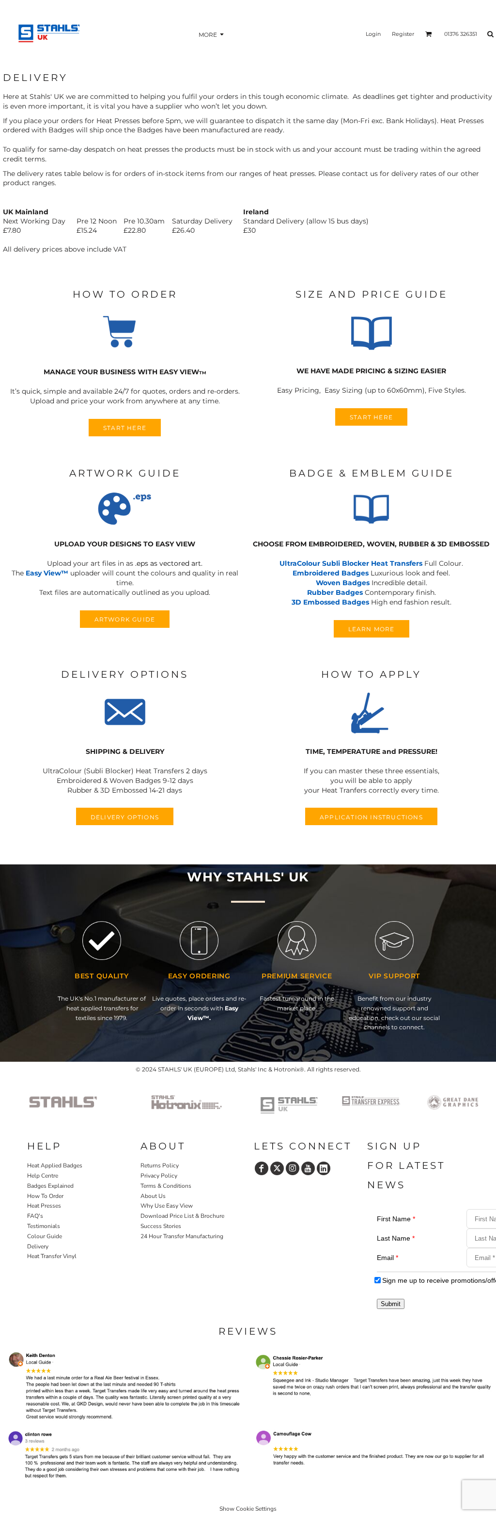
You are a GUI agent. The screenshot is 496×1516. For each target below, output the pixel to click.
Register (403, 34)
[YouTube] (308, 1168)
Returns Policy (159, 1165)
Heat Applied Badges (54, 1165)
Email (387, 1257)
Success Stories (160, 1226)
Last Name (396, 1238)
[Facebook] (261, 1168)
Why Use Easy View (166, 1206)
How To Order (45, 1196)
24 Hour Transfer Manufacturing (181, 1236)
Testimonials (43, 1226)
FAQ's (35, 1216)
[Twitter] (277, 1168)
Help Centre (42, 1176)
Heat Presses (44, 1206)
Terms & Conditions (165, 1186)
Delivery (37, 1246)
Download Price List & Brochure (182, 1216)
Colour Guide (44, 1236)
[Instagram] (292, 1168)
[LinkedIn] (323, 1168)
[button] (125, 333)
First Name (396, 1219)
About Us (153, 1196)
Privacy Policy (158, 1176)
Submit (391, 1304)
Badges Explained (50, 1186)
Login (373, 34)
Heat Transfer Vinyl (52, 1256)
